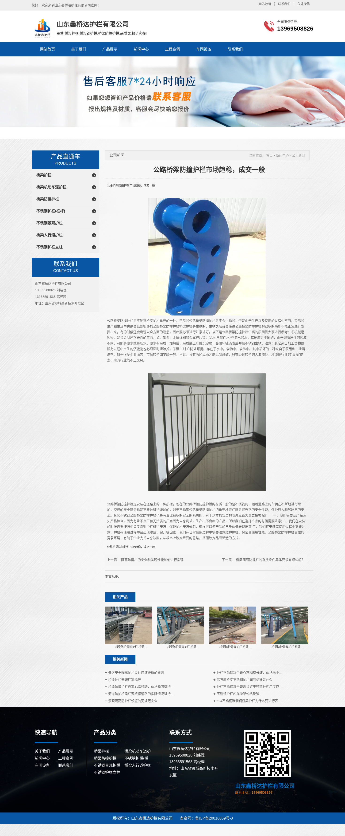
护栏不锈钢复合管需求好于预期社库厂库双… (249, 687)
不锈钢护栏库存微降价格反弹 (238, 694)
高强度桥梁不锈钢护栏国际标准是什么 (244, 680)
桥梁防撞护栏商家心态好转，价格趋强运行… (141, 687)
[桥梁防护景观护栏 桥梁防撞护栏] (128, 625)
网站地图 (265, 4)
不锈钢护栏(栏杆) (50, 211)
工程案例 (172, 49)
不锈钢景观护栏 (49, 223)
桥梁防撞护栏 (47, 199)
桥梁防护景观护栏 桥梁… (131, 647)
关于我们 (78, 49)
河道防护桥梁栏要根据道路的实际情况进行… (141, 694)
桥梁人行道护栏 (49, 235)
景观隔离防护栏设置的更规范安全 (132, 701)
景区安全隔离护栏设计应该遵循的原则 (136, 672)
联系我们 (284, 4)
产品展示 (109, 49)
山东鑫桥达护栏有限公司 (42, 28)
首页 (269, 155)
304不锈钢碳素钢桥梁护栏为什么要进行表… (249, 701)
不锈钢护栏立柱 (49, 247)
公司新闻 (298, 155)
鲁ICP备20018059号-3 (214, 818)
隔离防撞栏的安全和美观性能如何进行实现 (152, 560)
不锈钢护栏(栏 (136, 758)
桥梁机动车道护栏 (51, 187)
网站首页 (47, 49)
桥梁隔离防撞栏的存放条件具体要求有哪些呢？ (270, 560)
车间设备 (203, 49)
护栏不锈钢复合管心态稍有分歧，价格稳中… (249, 672)
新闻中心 (141, 49)
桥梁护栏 (43, 175)
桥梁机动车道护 (137, 751)
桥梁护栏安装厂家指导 (124, 680)
